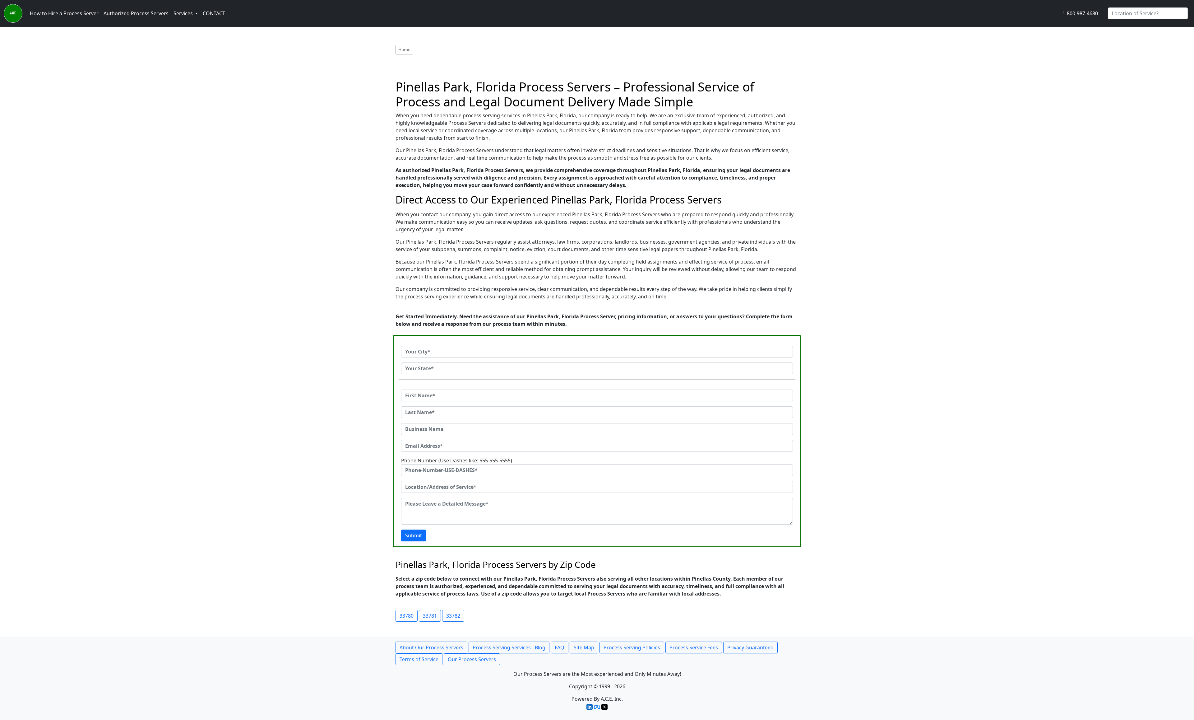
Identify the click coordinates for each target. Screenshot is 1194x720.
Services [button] (184, 13)
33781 (430, 615)
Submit (413, 535)
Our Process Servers (472, 659)
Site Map (584, 647)
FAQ (559, 647)
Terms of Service (419, 659)
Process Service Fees (693, 647)
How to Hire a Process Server (64, 13)
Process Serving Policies (632, 647)
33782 (453, 615)
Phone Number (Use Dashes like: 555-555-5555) (456, 460)
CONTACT (214, 13)
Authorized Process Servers (136, 13)
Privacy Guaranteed (750, 647)
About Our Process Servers (431, 647)
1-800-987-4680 (1080, 13)
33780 (407, 615)
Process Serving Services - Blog (509, 647)
